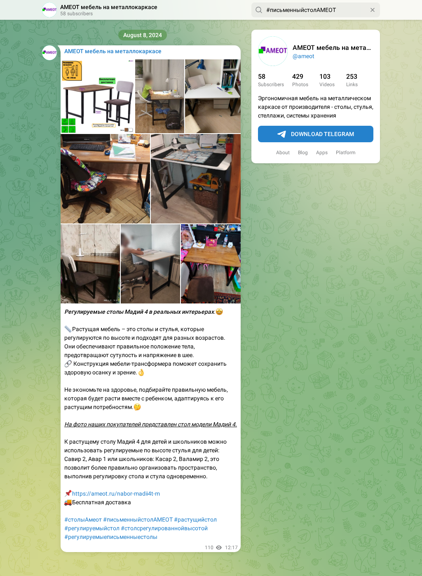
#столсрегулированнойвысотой (164, 528)
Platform (346, 152)
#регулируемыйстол (92, 528)
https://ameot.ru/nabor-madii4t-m (116, 493)
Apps (322, 152)
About (283, 152)
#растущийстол (195, 519)
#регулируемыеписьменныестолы (110, 537)
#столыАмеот (83, 519)
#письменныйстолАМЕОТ (138, 519)
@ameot (303, 56)
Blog (303, 152)
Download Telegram (322, 134)
